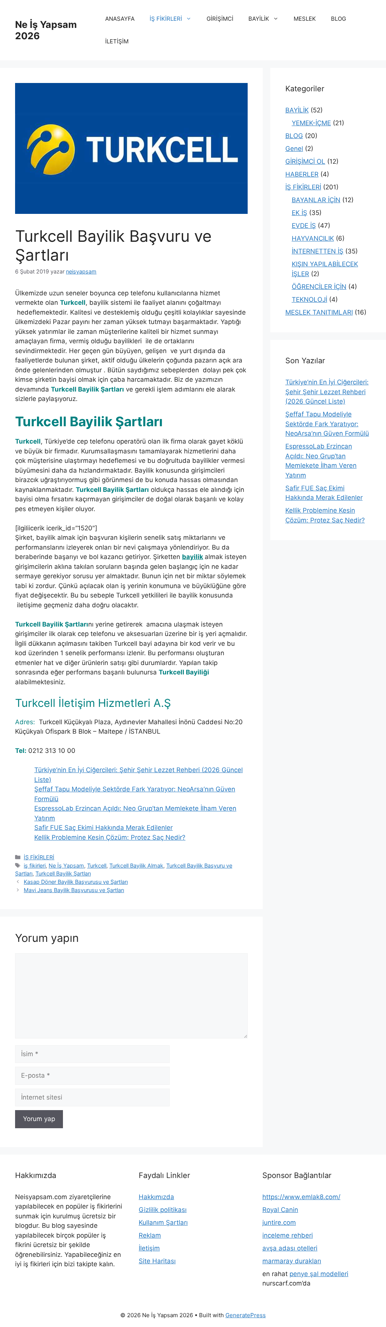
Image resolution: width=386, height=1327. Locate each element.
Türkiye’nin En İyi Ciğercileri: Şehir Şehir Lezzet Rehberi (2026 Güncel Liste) (327, 391)
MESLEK (305, 18)
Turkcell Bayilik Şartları (63, 873)
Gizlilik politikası (163, 1209)
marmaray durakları (291, 1261)
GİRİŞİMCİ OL (305, 161)
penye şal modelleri (319, 1274)
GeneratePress (245, 1315)
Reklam (150, 1235)
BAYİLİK (258, 18)
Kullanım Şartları (163, 1222)
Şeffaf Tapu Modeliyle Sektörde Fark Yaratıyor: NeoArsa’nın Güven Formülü (327, 423)
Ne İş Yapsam (66, 865)
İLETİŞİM (117, 41)
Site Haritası (157, 1261)
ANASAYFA (120, 18)
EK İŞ (299, 213)
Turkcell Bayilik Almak (136, 865)
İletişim (149, 1248)
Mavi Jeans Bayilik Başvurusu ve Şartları (74, 890)
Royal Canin (280, 1209)
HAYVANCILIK (313, 238)
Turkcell (96, 865)
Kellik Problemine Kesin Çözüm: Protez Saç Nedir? (109, 837)
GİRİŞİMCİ (220, 18)
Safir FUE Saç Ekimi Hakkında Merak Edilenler (103, 827)
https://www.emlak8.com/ (301, 1197)
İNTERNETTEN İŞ (317, 251)
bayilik (192, 557)
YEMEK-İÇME (311, 123)
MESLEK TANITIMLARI (319, 312)
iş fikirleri (35, 865)
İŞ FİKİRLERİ (166, 18)
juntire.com (279, 1222)
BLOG (338, 18)
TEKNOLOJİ (309, 299)
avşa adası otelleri (289, 1248)
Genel (294, 148)
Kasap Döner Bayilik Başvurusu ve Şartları (76, 882)
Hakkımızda (156, 1197)
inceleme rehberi (287, 1235)
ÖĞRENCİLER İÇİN (319, 286)
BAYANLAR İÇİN (316, 200)
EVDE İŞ (304, 225)
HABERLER (302, 174)
